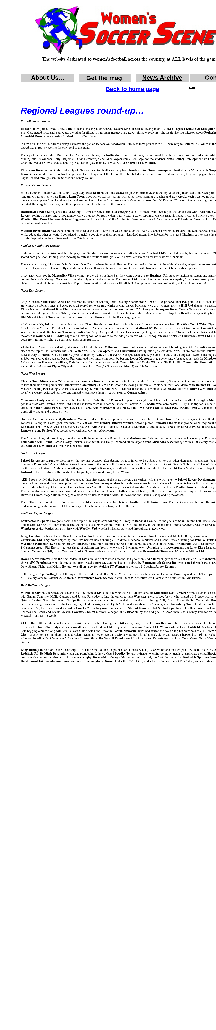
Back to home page (132, 89)
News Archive (162, 77)
